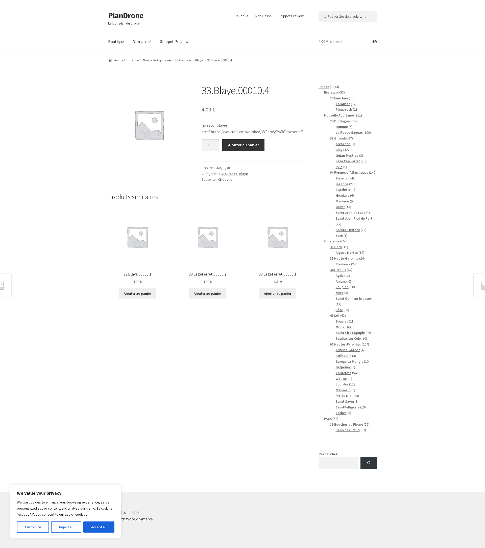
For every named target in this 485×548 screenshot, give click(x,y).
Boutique (241, 16)
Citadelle (225, 179)
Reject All (66, 527)
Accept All (98, 527)
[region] (65, 511)
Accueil (119, 60)
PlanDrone (125, 15)
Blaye (199, 60)
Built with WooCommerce (130, 518)
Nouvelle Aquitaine (157, 60)
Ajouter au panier (243, 144)
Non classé (263, 16)
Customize (33, 527)
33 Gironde (183, 60)
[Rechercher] (368, 463)
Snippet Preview (291, 16)
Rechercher (328, 454)
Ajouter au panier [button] (137, 293)
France (134, 60)
